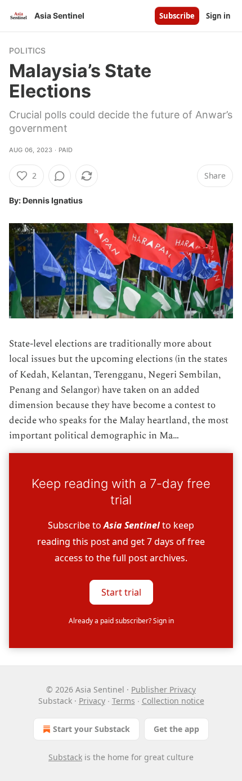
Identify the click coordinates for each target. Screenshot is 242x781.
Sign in (218, 16)
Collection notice (173, 700)
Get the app (176, 729)
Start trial (121, 591)
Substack (65, 757)
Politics (27, 50)
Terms (123, 700)
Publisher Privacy (163, 689)
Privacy (92, 700)
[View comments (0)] (59, 176)
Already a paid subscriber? (121, 620)
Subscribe (177, 16)
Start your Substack (91, 729)
